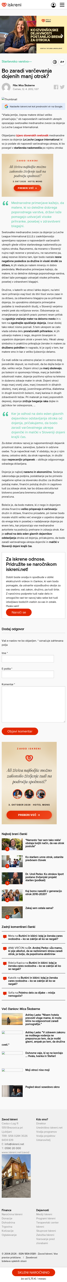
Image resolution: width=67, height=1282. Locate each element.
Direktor (41, 1123)
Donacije (7, 1218)
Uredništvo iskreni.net (49, 1127)
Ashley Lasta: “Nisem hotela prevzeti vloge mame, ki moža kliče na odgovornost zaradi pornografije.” (43, 1019)
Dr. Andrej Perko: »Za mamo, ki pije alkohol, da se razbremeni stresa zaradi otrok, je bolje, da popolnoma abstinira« (35, 950)
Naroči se (19, 612)
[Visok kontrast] (55, 62)
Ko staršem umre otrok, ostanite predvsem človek (44, 858)
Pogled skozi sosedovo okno (42, 1086)
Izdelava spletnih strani (14, 1261)
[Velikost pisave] (62, 62)
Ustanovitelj (43, 1139)
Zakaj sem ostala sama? (39, 907)
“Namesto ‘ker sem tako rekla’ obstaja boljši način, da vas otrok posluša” (44, 843)
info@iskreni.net (14, 1144)
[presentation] (5, 34)
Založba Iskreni (45, 1234)
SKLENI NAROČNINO (33, 1272)
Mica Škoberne (27, 85)
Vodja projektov (45, 1135)
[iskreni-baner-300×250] (27, 195)
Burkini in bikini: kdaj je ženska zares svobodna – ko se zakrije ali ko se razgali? (35, 937)
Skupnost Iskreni (46, 1230)
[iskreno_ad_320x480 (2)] (29, 823)
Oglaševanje (9, 1234)
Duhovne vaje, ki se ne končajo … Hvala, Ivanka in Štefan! (44, 1054)
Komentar (8, 684)
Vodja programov (46, 1131)
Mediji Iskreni (44, 1214)
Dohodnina (8, 1222)
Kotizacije (8, 1230)
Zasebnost (31, 1257)
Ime (5, 652)
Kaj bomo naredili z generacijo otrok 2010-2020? (43, 892)
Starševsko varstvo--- (17, 61)
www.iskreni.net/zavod (15, 1152)
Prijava (53, 5)
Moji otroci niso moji (37, 1069)
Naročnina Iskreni (12, 1214)
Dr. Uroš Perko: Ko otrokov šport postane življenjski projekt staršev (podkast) (44, 877)
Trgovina (7, 1226)
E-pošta (7, 668)
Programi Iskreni (45, 1218)
